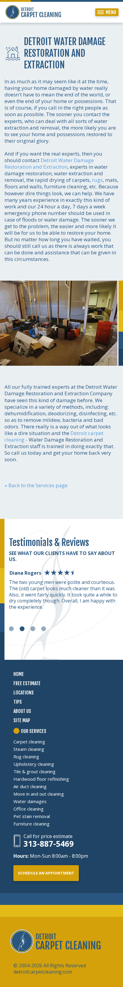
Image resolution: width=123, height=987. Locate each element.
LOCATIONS (23, 692)
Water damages (30, 801)
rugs (97, 179)
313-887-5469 (49, 843)
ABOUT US (22, 711)
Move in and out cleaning (38, 794)
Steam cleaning (28, 749)
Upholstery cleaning (33, 764)
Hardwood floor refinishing (41, 779)
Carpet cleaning (29, 742)
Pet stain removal (31, 816)
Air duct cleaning (30, 786)
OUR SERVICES (33, 731)
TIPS (17, 701)
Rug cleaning (26, 757)
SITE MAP (21, 720)
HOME (18, 674)
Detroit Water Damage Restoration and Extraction (49, 163)
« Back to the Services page (35, 485)
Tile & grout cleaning (34, 771)
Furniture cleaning (31, 824)
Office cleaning (28, 809)
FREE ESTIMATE (27, 683)
